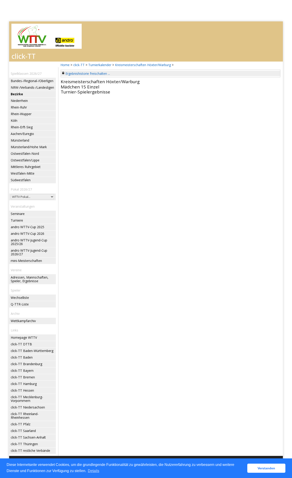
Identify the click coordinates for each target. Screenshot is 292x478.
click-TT (79, 65)
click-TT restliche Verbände (30, 450)
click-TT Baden (22, 357)
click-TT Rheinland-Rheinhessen (25, 416)
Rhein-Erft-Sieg (22, 127)
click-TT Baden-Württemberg (32, 351)
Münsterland (20, 140)
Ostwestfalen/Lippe (25, 160)
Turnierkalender (99, 65)
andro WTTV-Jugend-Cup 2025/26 (29, 242)
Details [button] (93, 471)
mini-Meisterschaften (26, 260)
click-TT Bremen (23, 377)
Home (65, 65)
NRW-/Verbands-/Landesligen (32, 87)
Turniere (17, 220)
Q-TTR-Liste (20, 304)
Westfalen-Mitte (22, 173)
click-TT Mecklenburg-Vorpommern (27, 399)
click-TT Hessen (22, 390)
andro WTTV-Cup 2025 (27, 227)
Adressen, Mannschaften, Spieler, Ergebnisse (29, 279)
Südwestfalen (21, 180)
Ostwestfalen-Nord (25, 153)
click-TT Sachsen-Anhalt (28, 437)
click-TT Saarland (23, 431)
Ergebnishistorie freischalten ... (87, 73)
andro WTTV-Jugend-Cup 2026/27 (29, 252)
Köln (14, 120)
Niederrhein (19, 100)
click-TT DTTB (21, 344)
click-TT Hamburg (24, 384)
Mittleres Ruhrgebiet (26, 167)
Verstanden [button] (266, 468)
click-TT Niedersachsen (28, 407)
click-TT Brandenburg (26, 364)
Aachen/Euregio (22, 134)
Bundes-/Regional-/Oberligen (32, 81)
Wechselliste (20, 297)
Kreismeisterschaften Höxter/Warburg (143, 65)
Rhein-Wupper (21, 114)
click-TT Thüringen (24, 444)
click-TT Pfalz (20, 424)
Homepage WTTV (24, 337)
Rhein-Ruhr (19, 107)
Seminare (18, 214)
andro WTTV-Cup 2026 (27, 233)
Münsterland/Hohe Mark (29, 147)
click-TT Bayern (22, 370)
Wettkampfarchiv (23, 321)
